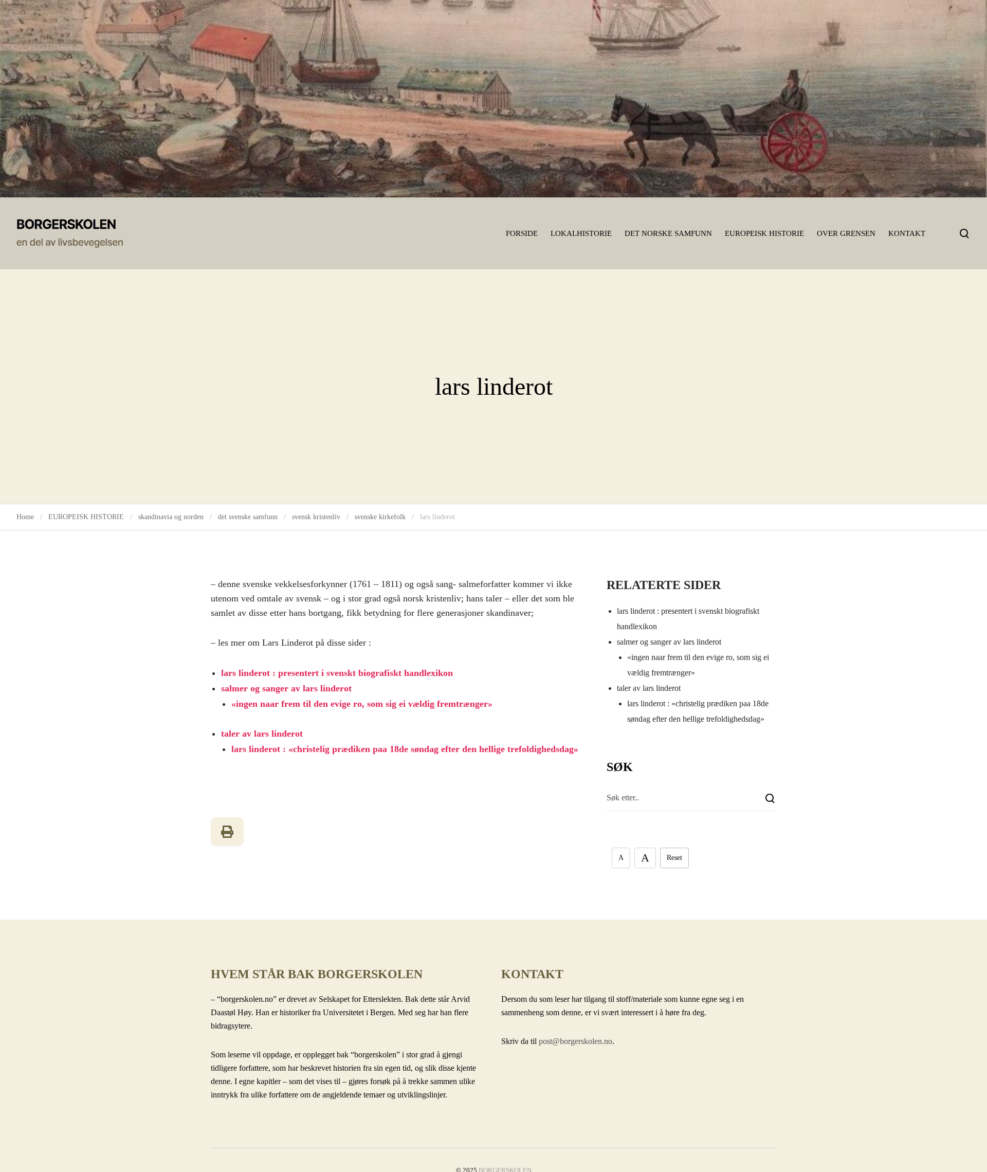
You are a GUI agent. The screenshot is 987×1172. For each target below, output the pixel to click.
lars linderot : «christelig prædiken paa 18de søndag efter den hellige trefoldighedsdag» (404, 749)
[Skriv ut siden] (227, 831)
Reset (674, 858)
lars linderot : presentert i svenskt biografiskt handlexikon (337, 673)
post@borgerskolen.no (575, 1041)
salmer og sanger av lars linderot (286, 688)
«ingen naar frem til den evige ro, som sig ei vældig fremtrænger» (361, 704)
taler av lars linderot (262, 733)
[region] (493, 98)
